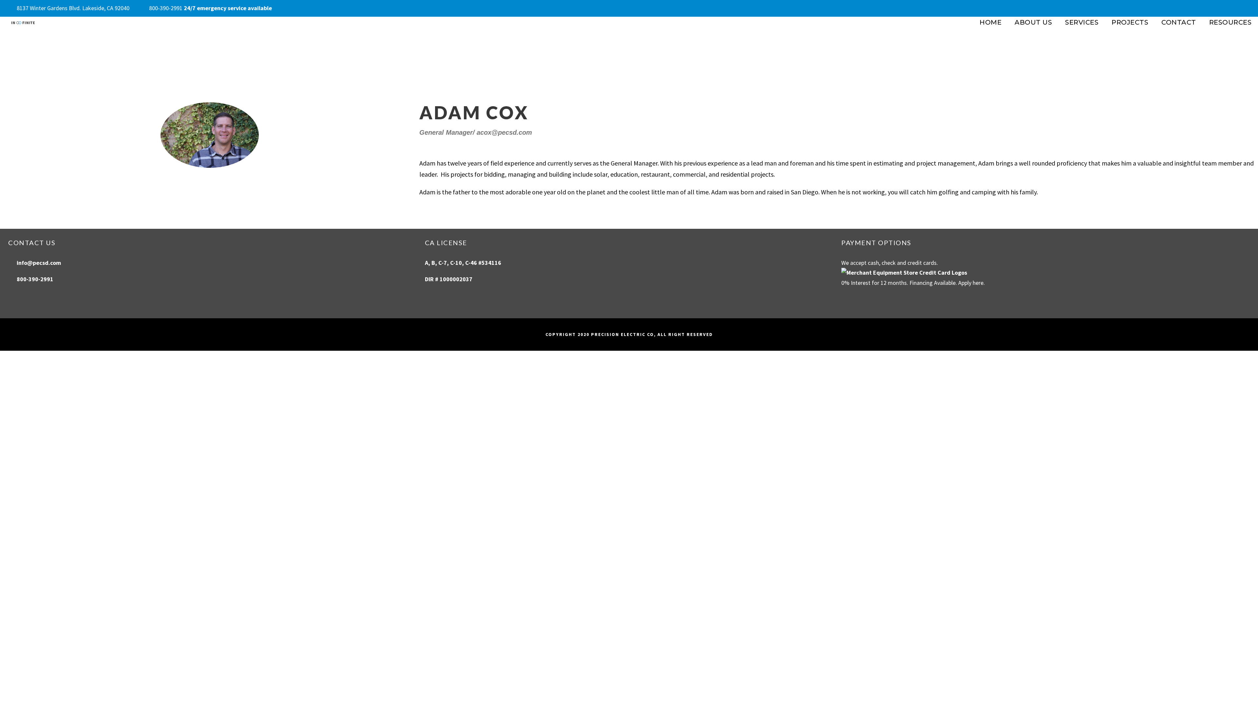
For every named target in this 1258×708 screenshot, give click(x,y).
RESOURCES (1230, 22)
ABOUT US (1033, 22)
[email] (1209, 8)
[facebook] (1222, 8)
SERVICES (1081, 22)
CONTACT (1178, 22)
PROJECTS (1130, 22)
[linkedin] (1234, 8)
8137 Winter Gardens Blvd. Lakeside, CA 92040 (73, 8)
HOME (990, 22)
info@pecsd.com (39, 262)
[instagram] (1247, 8)
